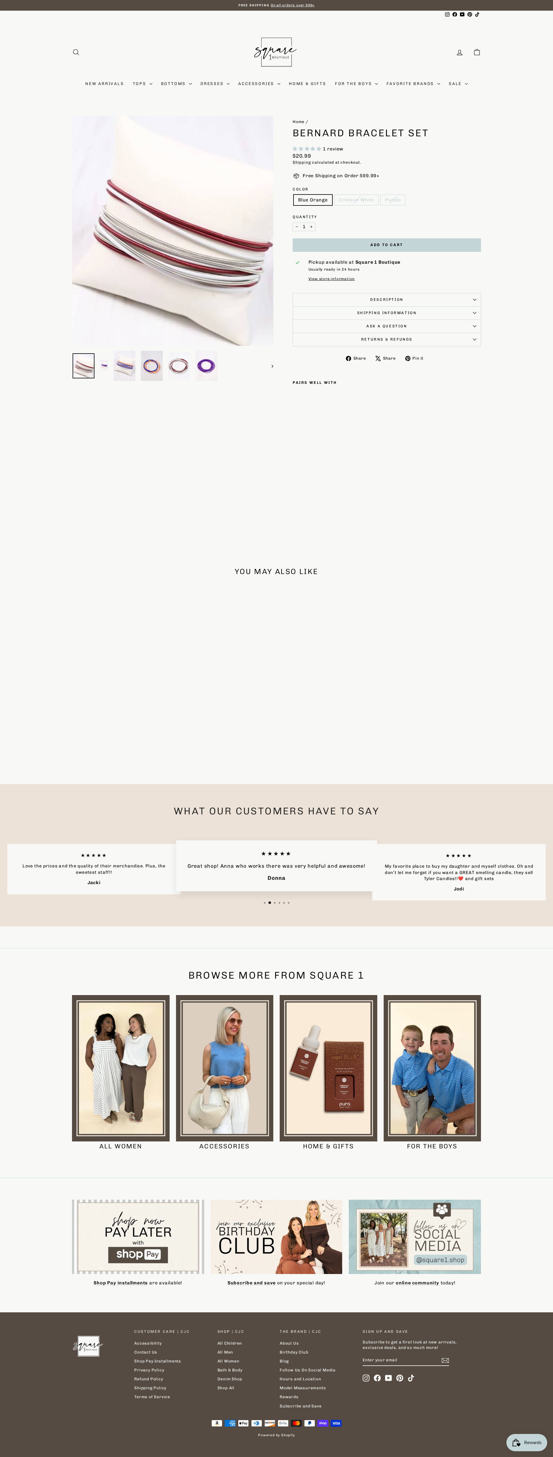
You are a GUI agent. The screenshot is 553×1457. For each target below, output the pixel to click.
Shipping (302, 162)
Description (387, 299)
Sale (456, 83)
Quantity (305, 217)
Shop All (225, 1388)
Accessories (257, 83)
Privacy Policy (149, 1370)
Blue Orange (313, 200)
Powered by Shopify (276, 1435)
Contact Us (145, 1352)
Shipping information (387, 313)
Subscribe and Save (300, 1406)
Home (298, 121)
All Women (228, 1361)
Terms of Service (152, 1396)
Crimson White (356, 200)
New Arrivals (104, 83)
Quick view (120, 730)
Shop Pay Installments (157, 1361)
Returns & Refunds (386, 339)
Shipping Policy (150, 1388)
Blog (284, 1361)
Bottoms (174, 83)
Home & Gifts (307, 83)
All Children (229, 1343)
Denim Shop (229, 1379)
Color (301, 189)
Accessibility (148, 1343)
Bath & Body (230, 1370)
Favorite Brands (411, 83)
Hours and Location (300, 1379)
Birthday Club (294, 1352)
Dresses (212, 83)
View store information (331, 279)
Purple (393, 200)
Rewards (289, 1396)
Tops (140, 83)
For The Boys (354, 83)
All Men (225, 1352)
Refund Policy (148, 1379)
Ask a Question (386, 326)
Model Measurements (303, 1388)
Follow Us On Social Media (308, 1370)
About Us (289, 1343)
